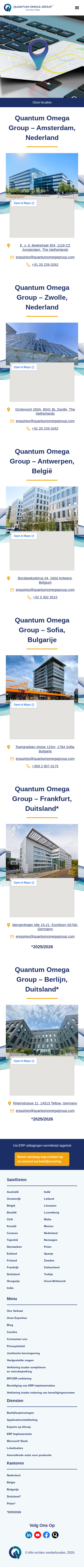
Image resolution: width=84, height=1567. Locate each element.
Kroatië (11, 1226)
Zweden (49, 1260)
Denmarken (14, 1246)
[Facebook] (46, 1535)
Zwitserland (52, 1267)
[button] (77, 8)
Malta (47, 1219)
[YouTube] (37, 1535)
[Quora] (55, 1535)
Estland (12, 1253)
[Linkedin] (28, 1535)
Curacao (12, 1233)
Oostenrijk (14, 1198)
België (11, 1205)
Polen (48, 1246)
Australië (13, 1191)
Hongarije (13, 1281)
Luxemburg (51, 1212)
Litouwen (50, 1205)
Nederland (51, 1233)
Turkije (48, 1274)
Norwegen (50, 1239)
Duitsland (13, 1274)
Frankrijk (13, 1267)
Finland (12, 1260)
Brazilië (12, 1212)
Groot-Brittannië (55, 1281)
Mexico (49, 1226)
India (10, 1287)
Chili (10, 1219)
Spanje (48, 1253)
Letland (49, 1198)
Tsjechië (12, 1239)
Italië (47, 1191)
